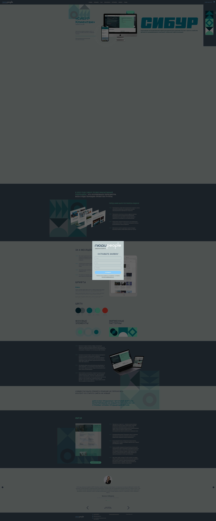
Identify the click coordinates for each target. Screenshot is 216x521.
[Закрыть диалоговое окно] (214, 2)
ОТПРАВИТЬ (108, 272)
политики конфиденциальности (108, 277)
